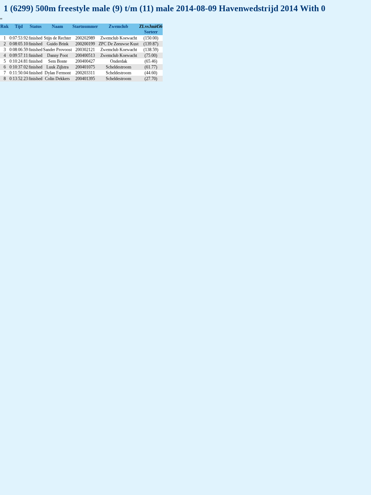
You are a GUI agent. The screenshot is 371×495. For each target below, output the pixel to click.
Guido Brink (57, 43)
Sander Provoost (57, 49)
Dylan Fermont (58, 72)
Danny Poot (57, 55)
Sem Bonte (57, 61)
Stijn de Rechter (57, 38)
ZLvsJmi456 (150, 26)
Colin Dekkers (57, 78)
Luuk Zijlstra (57, 67)
